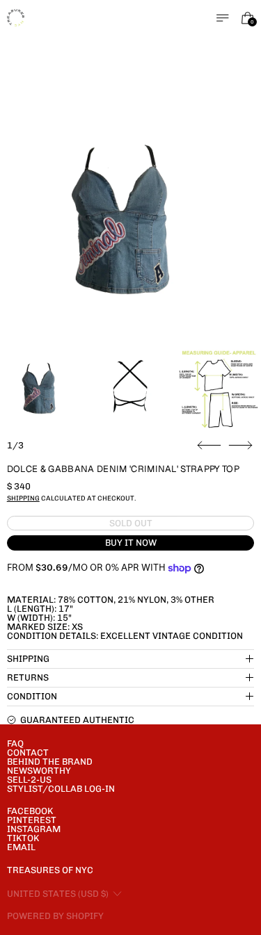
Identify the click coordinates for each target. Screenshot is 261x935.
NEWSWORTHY (39, 770)
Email (21, 847)
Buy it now (131, 542)
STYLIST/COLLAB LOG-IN (61, 788)
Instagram (34, 829)
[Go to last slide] (209, 446)
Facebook (30, 810)
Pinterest (31, 819)
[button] (131, 217)
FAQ (15, 743)
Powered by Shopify (55, 916)
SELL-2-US (29, 779)
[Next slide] (240, 446)
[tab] (42, 387)
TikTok (23, 838)
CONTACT (28, 752)
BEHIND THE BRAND (50, 761)
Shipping (23, 498)
